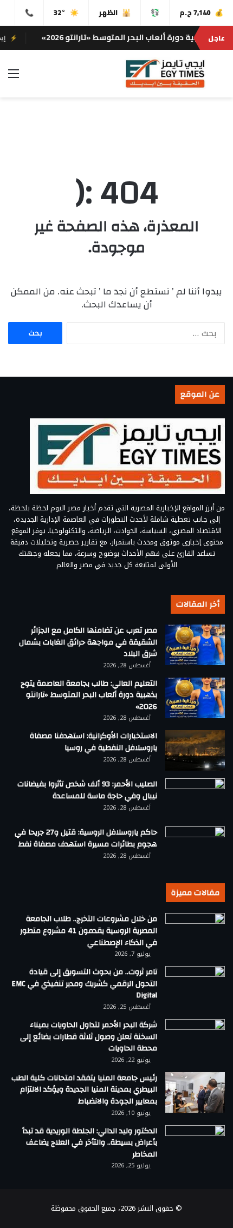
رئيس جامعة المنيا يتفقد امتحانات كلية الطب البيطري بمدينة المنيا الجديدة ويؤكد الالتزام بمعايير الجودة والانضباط (84, 1089)
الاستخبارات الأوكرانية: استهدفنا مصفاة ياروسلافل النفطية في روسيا (93, 742)
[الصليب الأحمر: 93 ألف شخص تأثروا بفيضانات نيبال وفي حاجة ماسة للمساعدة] (195, 798)
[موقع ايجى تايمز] (164, 73)
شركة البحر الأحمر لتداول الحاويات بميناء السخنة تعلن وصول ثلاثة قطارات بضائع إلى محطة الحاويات (88, 1036)
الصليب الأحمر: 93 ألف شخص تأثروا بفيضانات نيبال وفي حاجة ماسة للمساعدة (87, 790)
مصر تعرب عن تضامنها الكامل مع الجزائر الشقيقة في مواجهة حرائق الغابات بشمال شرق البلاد (88, 642)
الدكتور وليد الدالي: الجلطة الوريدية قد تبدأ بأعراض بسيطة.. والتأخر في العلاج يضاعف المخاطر (89, 1142)
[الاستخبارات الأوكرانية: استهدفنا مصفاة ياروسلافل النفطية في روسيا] (195, 750)
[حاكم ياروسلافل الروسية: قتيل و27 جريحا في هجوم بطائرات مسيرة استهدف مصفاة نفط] (195, 846)
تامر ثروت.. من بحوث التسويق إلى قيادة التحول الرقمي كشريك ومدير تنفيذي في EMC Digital (84, 983)
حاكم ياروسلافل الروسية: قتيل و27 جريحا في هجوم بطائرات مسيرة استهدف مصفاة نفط (86, 838)
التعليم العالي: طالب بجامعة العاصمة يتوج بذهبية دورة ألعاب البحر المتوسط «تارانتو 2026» (89, 695)
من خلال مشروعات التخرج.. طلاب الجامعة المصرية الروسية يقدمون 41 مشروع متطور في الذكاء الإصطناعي (88, 930)
